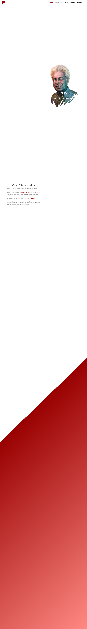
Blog (62, 2)
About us (56, 2)
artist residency (25, 192)
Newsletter (73, 2)
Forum (66, 2)
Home (51, 2)
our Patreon (32, 198)
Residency (79, 2)
